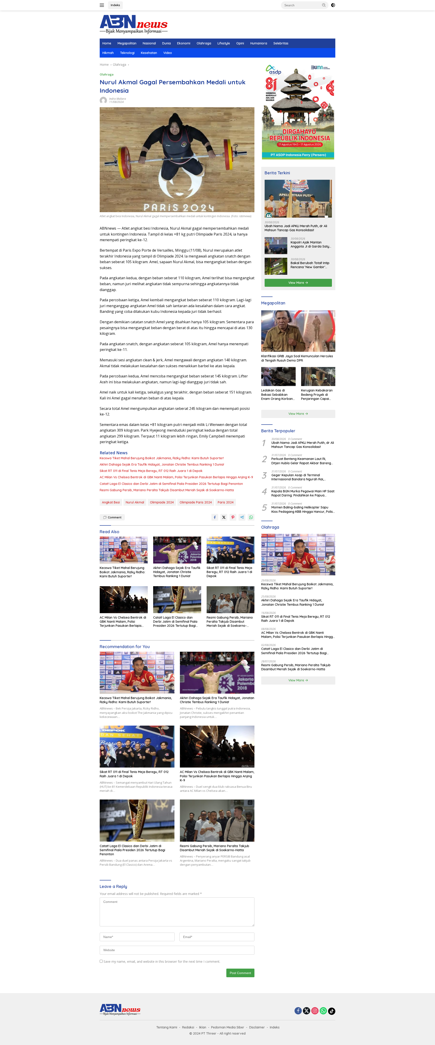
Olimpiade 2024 (162, 502)
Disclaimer (257, 1027)
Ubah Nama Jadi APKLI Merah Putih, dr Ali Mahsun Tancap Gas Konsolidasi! (296, 228)
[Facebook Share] (214, 517)
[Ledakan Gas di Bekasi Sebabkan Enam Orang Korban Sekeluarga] (278, 376)
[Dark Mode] (333, 5)
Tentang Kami (166, 1027)
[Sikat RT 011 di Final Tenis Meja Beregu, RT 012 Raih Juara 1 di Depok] (231, 550)
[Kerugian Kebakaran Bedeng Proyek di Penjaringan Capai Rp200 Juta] (318, 376)
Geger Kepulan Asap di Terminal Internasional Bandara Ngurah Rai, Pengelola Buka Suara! (297, 477)
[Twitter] (306, 1011)
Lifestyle (224, 43)
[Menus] (103, 5)
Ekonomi (183, 43)
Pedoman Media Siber (227, 1027)
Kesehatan (149, 53)
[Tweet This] (223, 517)
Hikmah (108, 53)
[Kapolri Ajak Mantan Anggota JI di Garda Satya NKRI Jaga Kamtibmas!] (276, 245)
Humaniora (258, 43)
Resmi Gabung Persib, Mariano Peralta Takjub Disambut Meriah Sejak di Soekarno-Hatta (167, 490)
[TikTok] (331, 1011)
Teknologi (127, 53)
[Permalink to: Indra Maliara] (103, 100)
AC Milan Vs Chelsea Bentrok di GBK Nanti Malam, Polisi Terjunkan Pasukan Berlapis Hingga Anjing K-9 (176, 477)
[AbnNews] (134, 24)
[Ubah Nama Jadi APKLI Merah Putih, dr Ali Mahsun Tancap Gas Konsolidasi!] (298, 199)
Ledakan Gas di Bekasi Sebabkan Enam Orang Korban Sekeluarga (277, 395)
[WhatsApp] (323, 1011)
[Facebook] (298, 1011)
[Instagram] (315, 1011)
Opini (240, 43)
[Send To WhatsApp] (251, 517)
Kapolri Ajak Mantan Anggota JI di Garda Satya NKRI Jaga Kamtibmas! (311, 244)
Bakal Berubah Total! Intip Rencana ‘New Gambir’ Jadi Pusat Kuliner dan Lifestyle (310, 265)
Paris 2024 (226, 502)
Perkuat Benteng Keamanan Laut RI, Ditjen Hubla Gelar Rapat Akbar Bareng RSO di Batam (301, 461)
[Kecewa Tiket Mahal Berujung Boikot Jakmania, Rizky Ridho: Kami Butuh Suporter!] (124, 550)
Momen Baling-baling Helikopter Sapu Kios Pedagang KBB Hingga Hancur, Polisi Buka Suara (302, 509)
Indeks (115, 5)
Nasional (149, 43)
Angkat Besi (111, 502)
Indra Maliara (117, 99)
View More (296, 283)
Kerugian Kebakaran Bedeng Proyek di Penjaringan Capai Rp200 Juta (317, 395)
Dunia (166, 43)
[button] (324, 5)
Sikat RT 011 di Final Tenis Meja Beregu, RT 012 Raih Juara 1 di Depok (151, 471)
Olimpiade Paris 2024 (196, 502)
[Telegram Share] (242, 517)
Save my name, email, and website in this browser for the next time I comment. (162, 961)
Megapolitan (127, 43)
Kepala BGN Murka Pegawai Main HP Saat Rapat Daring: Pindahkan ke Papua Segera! (302, 493)
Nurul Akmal (135, 502)
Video (167, 53)
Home (106, 43)
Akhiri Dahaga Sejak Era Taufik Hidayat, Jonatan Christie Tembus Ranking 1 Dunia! (162, 464)
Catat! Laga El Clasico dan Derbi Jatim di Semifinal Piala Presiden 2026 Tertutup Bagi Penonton (171, 484)
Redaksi (188, 1027)
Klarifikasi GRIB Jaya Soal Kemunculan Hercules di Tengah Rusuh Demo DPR (297, 358)
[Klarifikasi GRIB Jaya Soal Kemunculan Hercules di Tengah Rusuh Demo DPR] (298, 331)
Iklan (202, 1027)
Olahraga (204, 43)
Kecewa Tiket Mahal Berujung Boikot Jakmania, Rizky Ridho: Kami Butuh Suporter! (162, 458)
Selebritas (280, 43)
